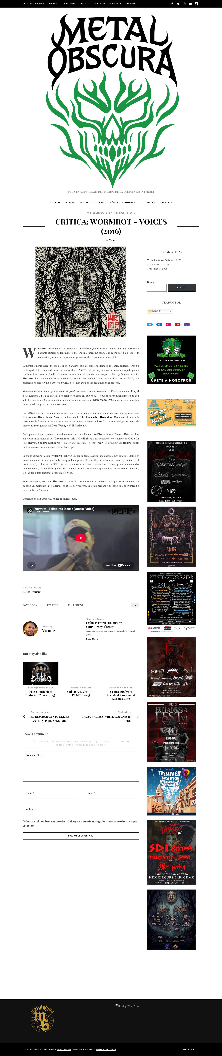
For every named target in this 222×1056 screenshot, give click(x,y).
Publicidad (70, 4)
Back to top (189, 1050)
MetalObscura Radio (34, 4)
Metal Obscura (64, 1050)
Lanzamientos (103, 213)
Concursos (115, 4)
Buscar (151, 282)
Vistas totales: (154, 264)
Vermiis (112, 239)
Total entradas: (154, 268)
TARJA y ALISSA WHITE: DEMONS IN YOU (106, 717)
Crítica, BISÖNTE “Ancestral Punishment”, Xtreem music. (121, 695)
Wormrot (36, 591)
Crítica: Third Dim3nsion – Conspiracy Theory (105, 625)
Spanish (156, 311)
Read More (92, 639)
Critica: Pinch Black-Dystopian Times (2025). (40, 693)
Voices (26, 591)
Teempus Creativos (105, 1050)
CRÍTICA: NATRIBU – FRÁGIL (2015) (81, 693)
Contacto (100, 4)
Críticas (91, 213)
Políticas (85, 4)
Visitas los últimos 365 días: (160, 260)
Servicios (131, 4)
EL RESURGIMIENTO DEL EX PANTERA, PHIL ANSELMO (50, 717)
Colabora (54, 4)
